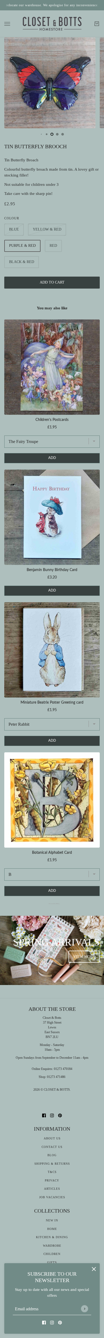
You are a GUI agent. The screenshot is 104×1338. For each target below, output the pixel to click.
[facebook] (44, 1322)
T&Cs (52, 1171)
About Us (52, 1138)
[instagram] (52, 1322)
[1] (41, 134)
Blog (52, 1155)
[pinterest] (60, 1322)
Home (52, 1228)
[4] (57, 134)
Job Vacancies (52, 1197)
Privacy (52, 1180)
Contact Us (52, 1146)
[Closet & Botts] (52, 24)
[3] (52, 134)
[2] (46, 134)
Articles (52, 1188)
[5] (62, 134)
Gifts (52, 1262)
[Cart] (97, 24)
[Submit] (84, 1308)
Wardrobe (52, 1245)
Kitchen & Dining (52, 1237)
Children (52, 1253)
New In (52, 1220)
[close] (94, 1269)
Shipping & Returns (52, 1163)
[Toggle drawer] (7, 24)
